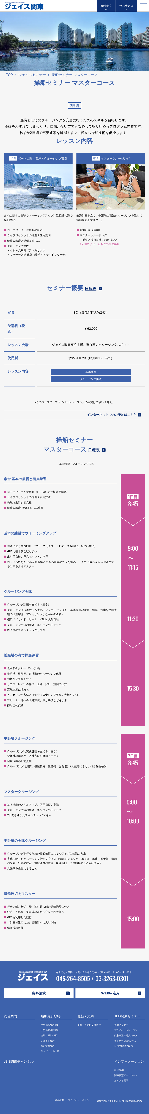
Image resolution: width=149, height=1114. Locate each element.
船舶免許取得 (51, 1016)
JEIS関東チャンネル (19, 1061)
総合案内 (10, 1016)
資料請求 (105, 5)
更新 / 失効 (85, 1016)
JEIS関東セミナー (127, 1016)
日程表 (90, 288)
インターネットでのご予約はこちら (112, 414)
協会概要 (59, 1100)
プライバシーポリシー (79, 1100)
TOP (9, 75)
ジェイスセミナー (32, 75)
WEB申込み (126, 5)
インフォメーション (129, 1061)
